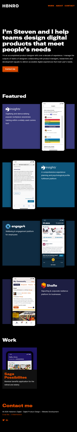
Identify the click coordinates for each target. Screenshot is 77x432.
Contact (70, 6)
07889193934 (16, 415)
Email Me (5, 415)
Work (51, 6)
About (59, 6)
